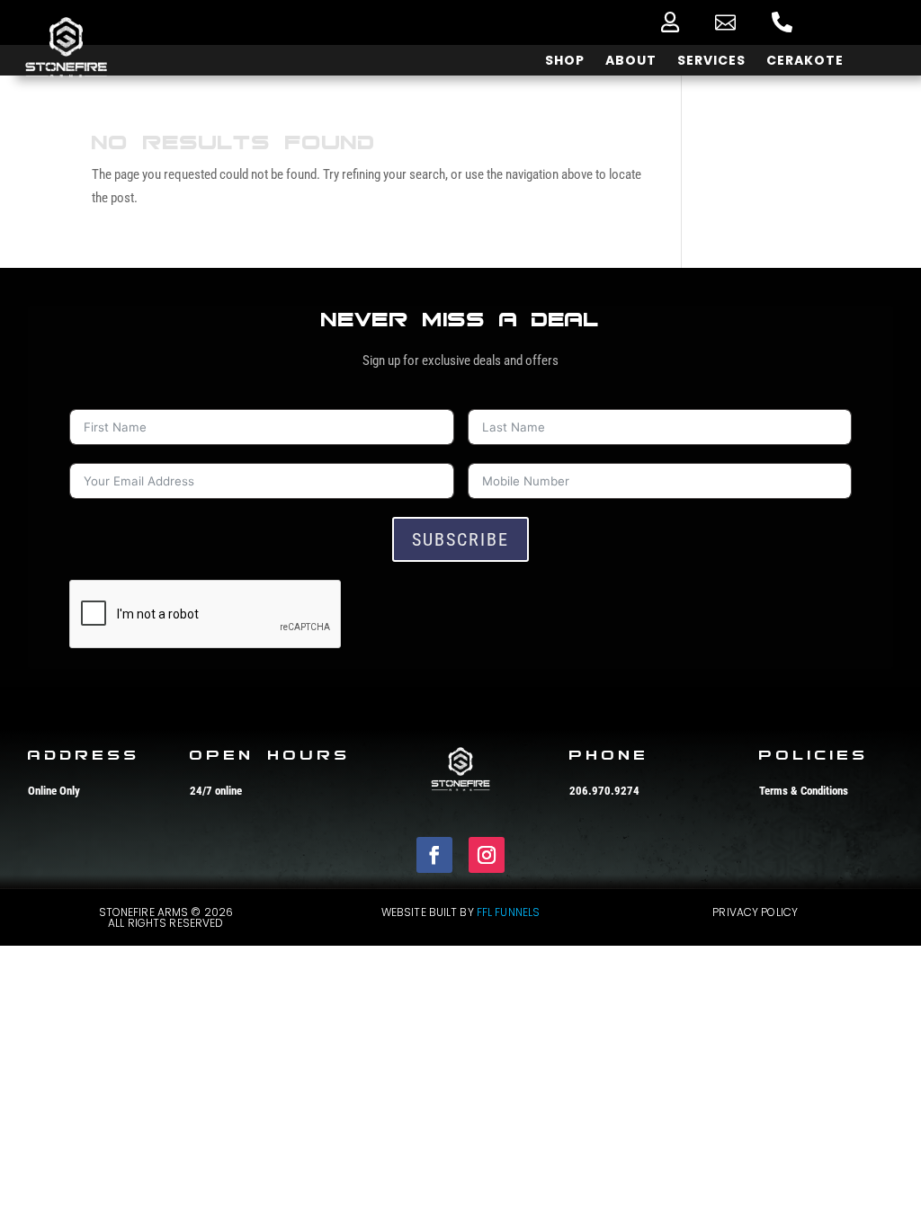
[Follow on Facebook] (434, 855)
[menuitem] (670, 22)
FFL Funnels (508, 912)
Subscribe (460, 539)
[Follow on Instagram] (487, 855)
